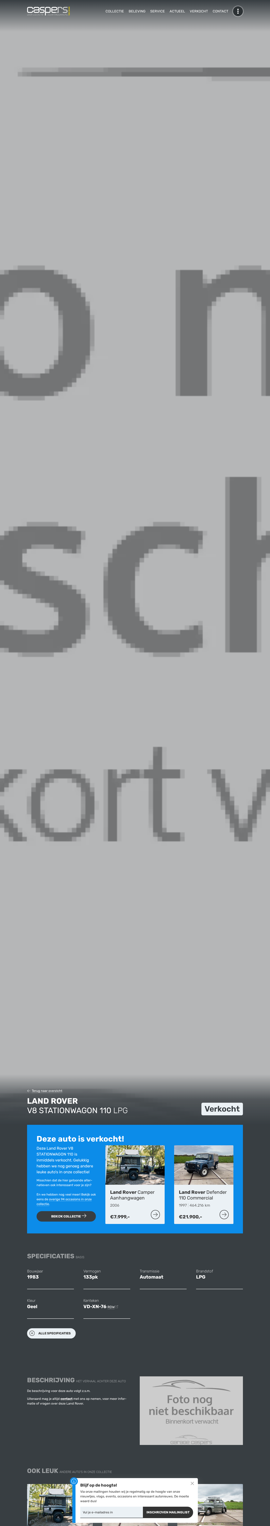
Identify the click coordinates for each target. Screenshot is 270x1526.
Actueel (177, 11)
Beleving (137, 11)
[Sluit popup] (192, 1483)
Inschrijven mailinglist (168, 1512)
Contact (220, 11)
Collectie (115, 11)
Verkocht (199, 11)
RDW (111, 1307)
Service (157, 11)
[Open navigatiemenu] (238, 11)
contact (66, 1399)
